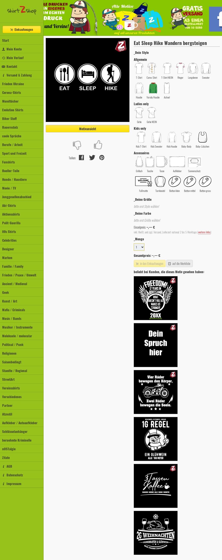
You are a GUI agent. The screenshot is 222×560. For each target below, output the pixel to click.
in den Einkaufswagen (151, 263)
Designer (8, 248)
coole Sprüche (11, 135)
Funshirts (8, 162)
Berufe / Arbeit (12, 144)
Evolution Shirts (12, 109)
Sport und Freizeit (14, 153)
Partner (7, 405)
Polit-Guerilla (11, 222)
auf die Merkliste (181, 263)
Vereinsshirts (11, 388)
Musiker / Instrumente (17, 327)
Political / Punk (12, 344)
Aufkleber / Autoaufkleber (20, 422)
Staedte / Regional (14, 370)
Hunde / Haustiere (14, 179)
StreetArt (8, 379)
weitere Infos (204, 232)
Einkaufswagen (23, 29)
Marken (7, 257)
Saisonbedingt (11, 361)
